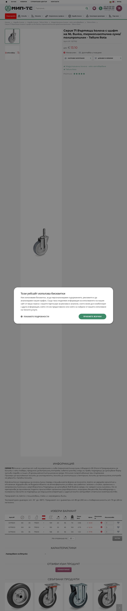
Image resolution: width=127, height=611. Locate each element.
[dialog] (63, 305)
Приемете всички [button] (92, 316)
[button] (35, 316)
